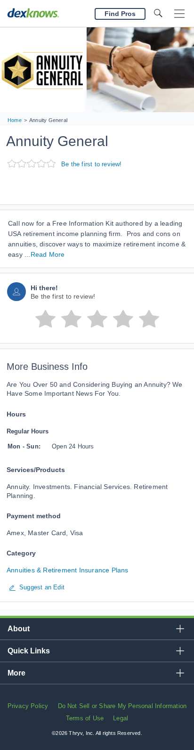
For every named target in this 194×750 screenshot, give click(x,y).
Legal (120, 718)
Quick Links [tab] (29, 651)
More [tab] (16, 673)
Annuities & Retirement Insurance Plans (68, 570)
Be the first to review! (91, 164)
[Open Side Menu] (179, 13)
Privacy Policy (28, 705)
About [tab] (19, 629)
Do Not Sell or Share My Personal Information (122, 705)
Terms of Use (85, 718)
